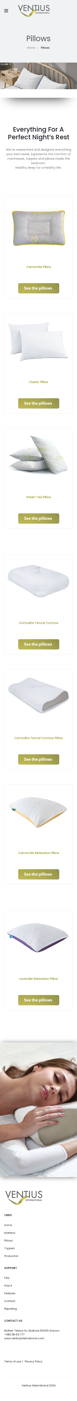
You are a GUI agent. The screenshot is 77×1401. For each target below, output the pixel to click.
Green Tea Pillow (38, 497)
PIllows (8, 1240)
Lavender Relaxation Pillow (38, 979)
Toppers (9, 1248)
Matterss (9, 1233)
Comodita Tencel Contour (38, 623)
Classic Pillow (38, 382)
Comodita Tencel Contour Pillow (38, 738)
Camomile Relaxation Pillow (38, 853)
